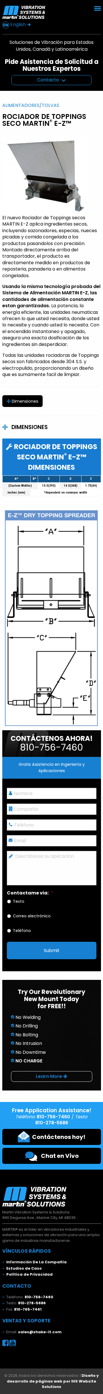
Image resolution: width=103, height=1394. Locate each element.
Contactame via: (30, 893)
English (18, 24)
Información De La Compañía (36, 1262)
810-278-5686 (32, 1303)
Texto (18, 901)
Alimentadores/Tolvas (30, 105)
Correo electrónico (32, 916)
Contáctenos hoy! (57, 1137)
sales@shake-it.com (40, 1332)
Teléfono (22, 931)
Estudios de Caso (24, 1268)
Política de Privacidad (29, 1274)
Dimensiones (24, 401)
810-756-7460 (39, 1297)
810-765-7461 (27, 1309)
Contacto (48, 80)
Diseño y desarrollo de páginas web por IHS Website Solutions (53, 1381)
